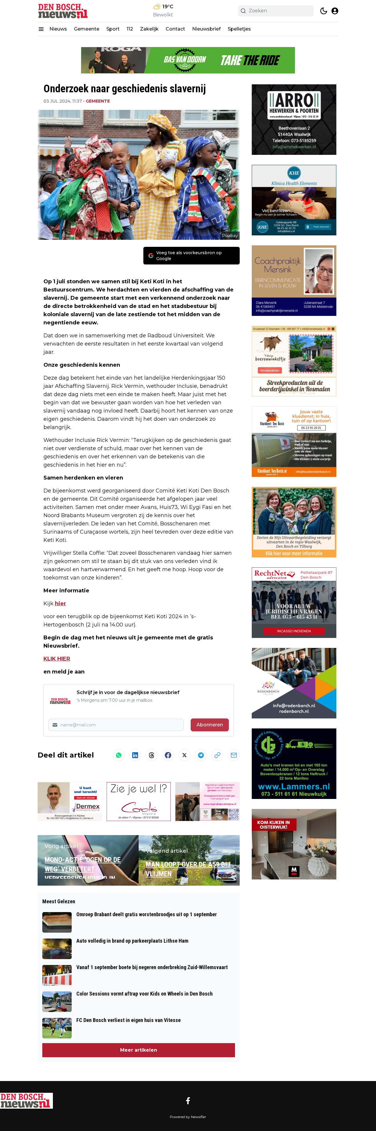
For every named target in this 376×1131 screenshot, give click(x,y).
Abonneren (210, 725)
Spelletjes (239, 29)
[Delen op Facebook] (168, 755)
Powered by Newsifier (188, 1117)
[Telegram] (201, 755)
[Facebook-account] (188, 1100)
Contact (175, 29)
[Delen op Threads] (151, 755)
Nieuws (58, 29)
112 (130, 29)
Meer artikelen (138, 1050)
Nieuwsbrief (206, 29)
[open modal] (334, 10)
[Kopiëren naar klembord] (217, 755)
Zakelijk (149, 29)
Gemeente (86, 29)
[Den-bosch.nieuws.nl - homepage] (64, 11)
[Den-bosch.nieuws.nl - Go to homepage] (26, 1101)
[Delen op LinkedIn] (135, 755)
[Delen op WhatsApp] (119, 755)
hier (60, 603)
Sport (113, 29)
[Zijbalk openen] (41, 29)
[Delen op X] (184, 755)
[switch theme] (324, 11)
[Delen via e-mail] (234, 755)
